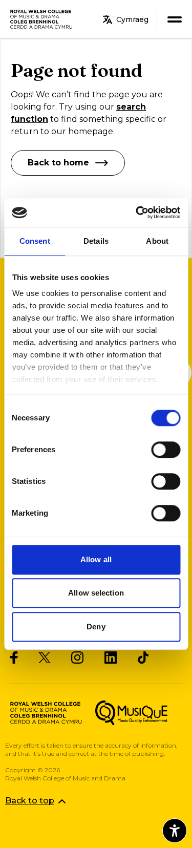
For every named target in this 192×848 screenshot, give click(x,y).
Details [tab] (96, 241)
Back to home (58, 162)
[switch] (165, 449)
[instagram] (77, 657)
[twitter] (44, 658)
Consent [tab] (34, 241)
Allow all (96, 559)
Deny (96, 626)
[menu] (174, 19)
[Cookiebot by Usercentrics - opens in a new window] (136, 212)
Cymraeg (132, 19)
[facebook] (14, 657)
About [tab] (157, 241)
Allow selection (96, 592)
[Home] (41, 19)
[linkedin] (110, 657)
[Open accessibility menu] (174, 830)
